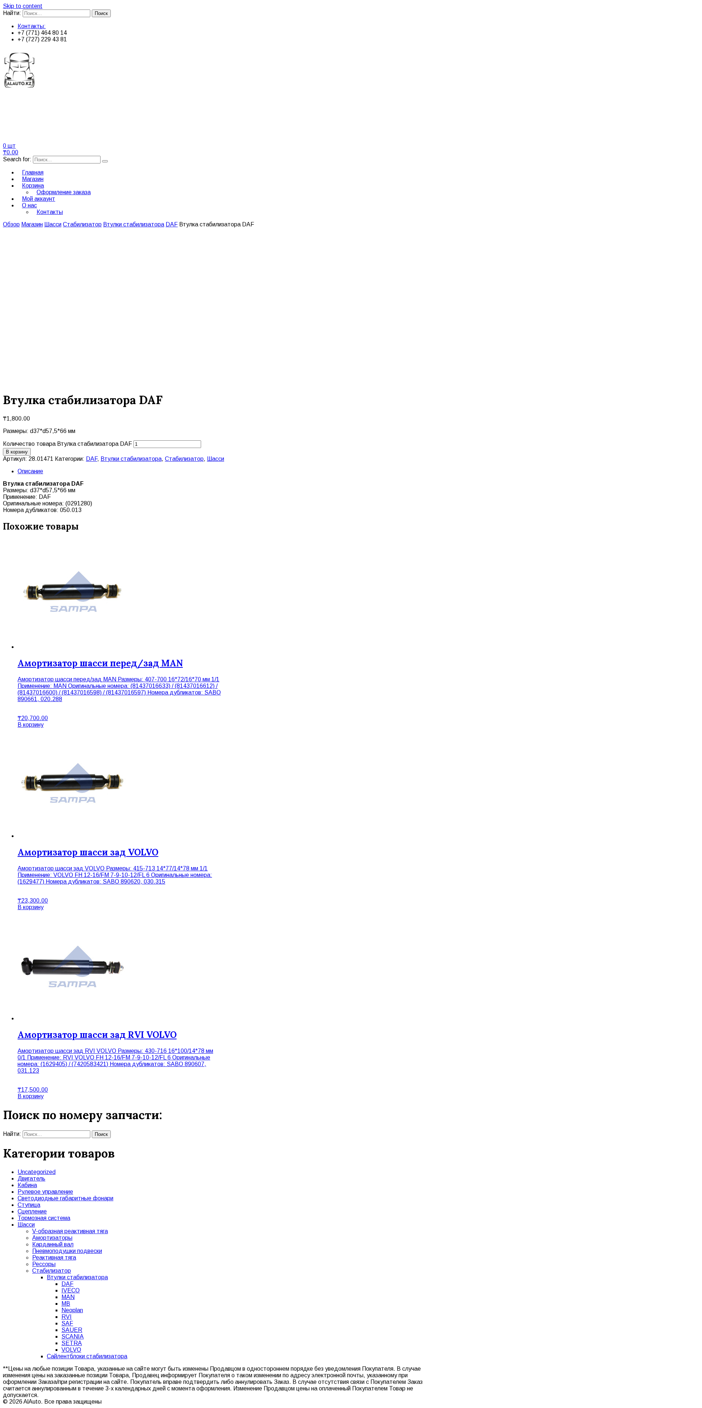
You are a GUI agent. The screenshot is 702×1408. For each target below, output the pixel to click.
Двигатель (31, 1178)
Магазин (32, 224)
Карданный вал (52, 1244)
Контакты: (32, 26)
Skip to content (22, 6)
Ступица (29, 1205)
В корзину (17, 452)
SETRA (71, 1343)
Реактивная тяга (54, 1257)
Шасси (52, 224)
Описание (30, 471)
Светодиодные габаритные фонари (65, 1198)
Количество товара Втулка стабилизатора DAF (67, 444)
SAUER (71, 1330)
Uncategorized (37, 1172)
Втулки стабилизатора (133, 224)
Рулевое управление (45, 1192)
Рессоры (44, 1264)
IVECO (70, 1290)
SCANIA (72, 1336)
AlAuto (22, 108)
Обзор (11, 224)
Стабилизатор (82, 224)
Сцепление (32, 1211)
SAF (67, 1323)
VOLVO (71, 1350)
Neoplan (72, 1310)
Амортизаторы (52, 1238)
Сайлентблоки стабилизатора (87, 1356)
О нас (29, 205)
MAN (68, 1297)
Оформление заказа (64, 192)
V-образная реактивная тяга (70, 1231)
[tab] (358, 471)
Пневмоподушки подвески (67, 1251)
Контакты (50, 212)
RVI (66, 1317)
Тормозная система (44, 1218)
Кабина (27, 1185)
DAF (172, 224)
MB (65, 1303)
